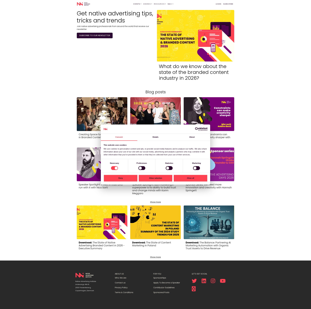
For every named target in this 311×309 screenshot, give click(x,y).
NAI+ (170, 4)
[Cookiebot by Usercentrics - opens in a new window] (196, 129)
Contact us (120, 282)
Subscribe (228, 4)
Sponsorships (159, 277)
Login (218, 4)
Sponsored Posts (161, 292)
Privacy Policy (121, 287)
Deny (120, 178)
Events (137, 4)
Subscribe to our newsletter (94, 35)
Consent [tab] (119, 137)
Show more (155, 202)
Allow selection (155, 178)
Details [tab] (156, 137)
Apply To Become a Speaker (166, 282)
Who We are (120, 277)
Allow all (190, 178)
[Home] (83, 4)
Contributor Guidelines (164, 287)
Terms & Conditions (124, 292)
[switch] (141, 168)
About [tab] (192, 137)
